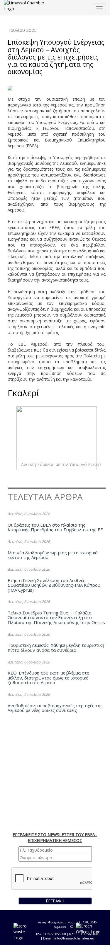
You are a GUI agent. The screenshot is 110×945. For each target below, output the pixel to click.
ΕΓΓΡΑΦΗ (55, 901)
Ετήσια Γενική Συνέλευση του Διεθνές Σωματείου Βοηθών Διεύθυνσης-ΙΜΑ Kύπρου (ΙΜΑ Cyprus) (54, 585)
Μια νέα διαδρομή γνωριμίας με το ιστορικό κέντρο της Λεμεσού (53, 555)
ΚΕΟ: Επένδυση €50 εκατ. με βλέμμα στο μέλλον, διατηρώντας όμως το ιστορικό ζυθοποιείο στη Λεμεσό (48, 677)
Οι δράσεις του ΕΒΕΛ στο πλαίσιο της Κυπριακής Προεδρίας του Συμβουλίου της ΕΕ (55, 527)
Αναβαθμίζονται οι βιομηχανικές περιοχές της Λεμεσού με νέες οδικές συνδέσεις (55, 708)
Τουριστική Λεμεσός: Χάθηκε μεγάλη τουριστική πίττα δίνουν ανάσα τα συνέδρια (56, 647)
